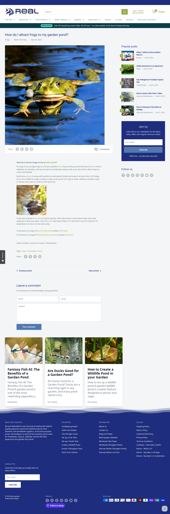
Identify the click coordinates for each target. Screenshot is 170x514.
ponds (29, 176)
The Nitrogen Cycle (70, 434)
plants (91, 166)
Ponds (39, 251)
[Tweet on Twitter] (26, 149)
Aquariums (23, 19)
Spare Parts (93, 19)
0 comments (104, 149)
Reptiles (77, 19)
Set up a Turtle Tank (70, 441)
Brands (108, 19)
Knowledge (31, 251)
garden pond (50, 162)
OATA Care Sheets (69, 430)
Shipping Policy (142, 426)
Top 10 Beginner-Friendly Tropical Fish (149, 81)
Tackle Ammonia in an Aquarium (149, 66)
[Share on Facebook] (17, 149)
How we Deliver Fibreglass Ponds (113, 448)
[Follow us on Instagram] (137, 175)
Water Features (61, 19)
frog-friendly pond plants (48, 235)
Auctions (129, 19)
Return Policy (141, 430)
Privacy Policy (141, 437)
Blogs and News (106, 434)
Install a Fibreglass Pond (72, 448)
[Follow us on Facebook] (123, 175)
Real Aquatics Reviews (108, 437)
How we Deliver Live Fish (109, 452)
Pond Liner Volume (69, 452)
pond (60, 166)
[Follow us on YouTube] (147, 175)
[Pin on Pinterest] (22, 149)
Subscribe (143, 150)
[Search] (124, 12)
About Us (103, 426)
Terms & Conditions (144, 441)
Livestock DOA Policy (144, 434)
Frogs (7, 39)
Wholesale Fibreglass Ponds (110, 445)
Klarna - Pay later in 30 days (148, 452)
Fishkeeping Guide (69, 426)
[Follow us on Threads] (132, 175)
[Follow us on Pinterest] (142, 175)
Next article (94, 271)
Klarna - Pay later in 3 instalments (150, 456)
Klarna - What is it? (144, 448)
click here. (63, 230)
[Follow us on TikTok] (151, 175)
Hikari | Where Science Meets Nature (148, 53)
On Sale (118, 19)
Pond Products (41, 19)
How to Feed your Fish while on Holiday (148, 108)
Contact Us (103, 430)
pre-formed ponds (45, 230)
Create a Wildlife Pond (71, 445)
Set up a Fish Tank (69, 437)
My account (138, 12)
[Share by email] (31, 149)
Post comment (29, 327)
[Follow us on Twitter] (128, 175)
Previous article (25, 271)
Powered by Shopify (12, 498)
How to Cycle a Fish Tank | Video (149, 93)
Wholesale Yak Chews (108, 441)
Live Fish (8, 19)
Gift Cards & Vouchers (147, 19)
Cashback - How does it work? (148, 445)
